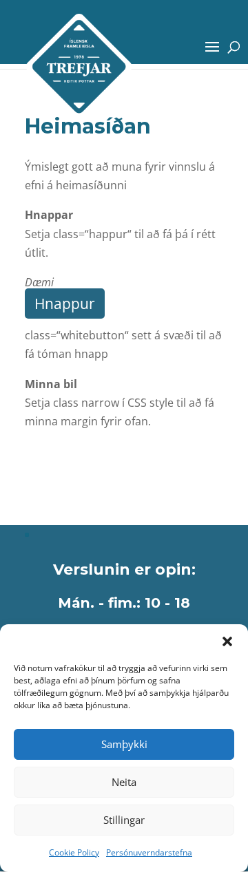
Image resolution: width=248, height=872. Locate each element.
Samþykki (124, 744)
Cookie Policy (74, 852)
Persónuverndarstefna (149, 852)
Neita (124, 782)
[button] (227, 641)
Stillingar (124, 820)
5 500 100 (62, 465)
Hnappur (64, 303)
